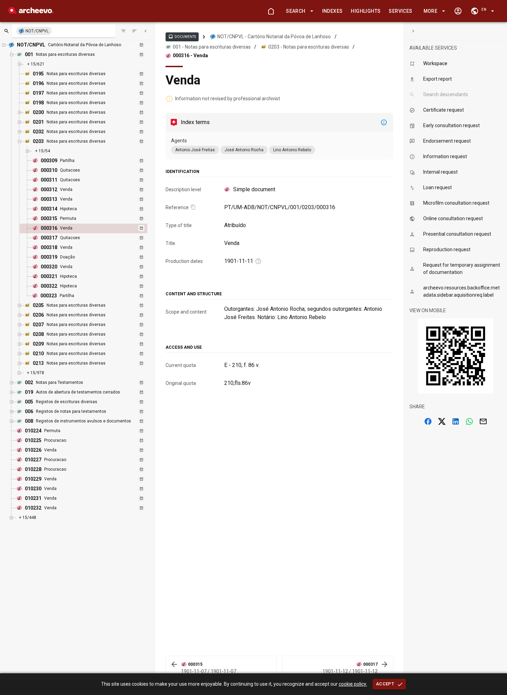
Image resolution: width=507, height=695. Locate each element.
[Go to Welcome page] (271, 11)
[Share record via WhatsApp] (469, 421)
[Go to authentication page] (458, 11)
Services (400, 11)
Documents (182, 36)
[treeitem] (91, 228)
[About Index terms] (384, 122)
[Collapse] (145, 31)
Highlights (365, 11)
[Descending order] (134, 31)
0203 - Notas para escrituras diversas (308, 47)
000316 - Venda (190, 55)
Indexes (332, 11)
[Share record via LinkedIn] (456, 421)
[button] (298, 11)
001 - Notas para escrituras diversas (212, 47)
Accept (385, 683)
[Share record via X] (442, 421)
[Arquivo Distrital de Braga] (30, 12)
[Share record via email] (483, 421)
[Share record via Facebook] (428, 421)
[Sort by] (123, 31)
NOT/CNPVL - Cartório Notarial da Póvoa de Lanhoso (274, 36)
